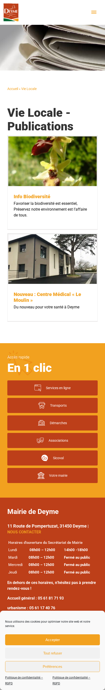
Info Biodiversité (32, 196)
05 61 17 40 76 (42, 608)
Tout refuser (52, 653)
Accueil (12, 89)
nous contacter (24, 532)
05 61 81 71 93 (51, 598)
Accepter (52, 640)
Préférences (52, 666)
